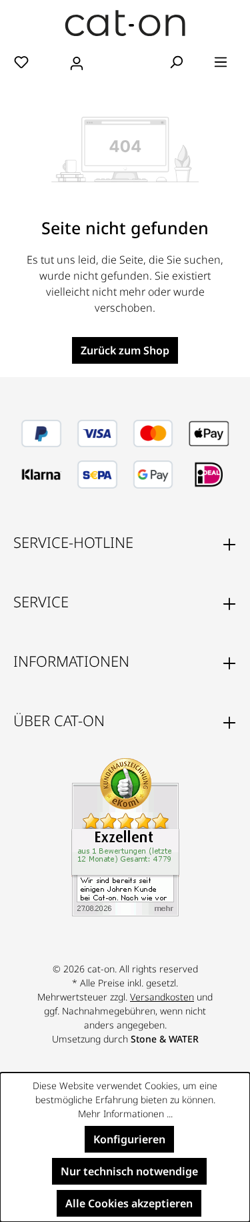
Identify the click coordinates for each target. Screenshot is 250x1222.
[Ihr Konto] (76, 61)
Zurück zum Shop (125, 350)
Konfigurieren (129, 1139)
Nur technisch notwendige (129, 1171)
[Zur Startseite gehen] (125, 23)
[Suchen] (176, 61)
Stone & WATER (165, 1038)
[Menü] (221, 61)
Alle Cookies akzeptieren (129, 1203)
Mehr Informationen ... (125, 1113)
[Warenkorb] (125, 63)
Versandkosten (162, 996)
